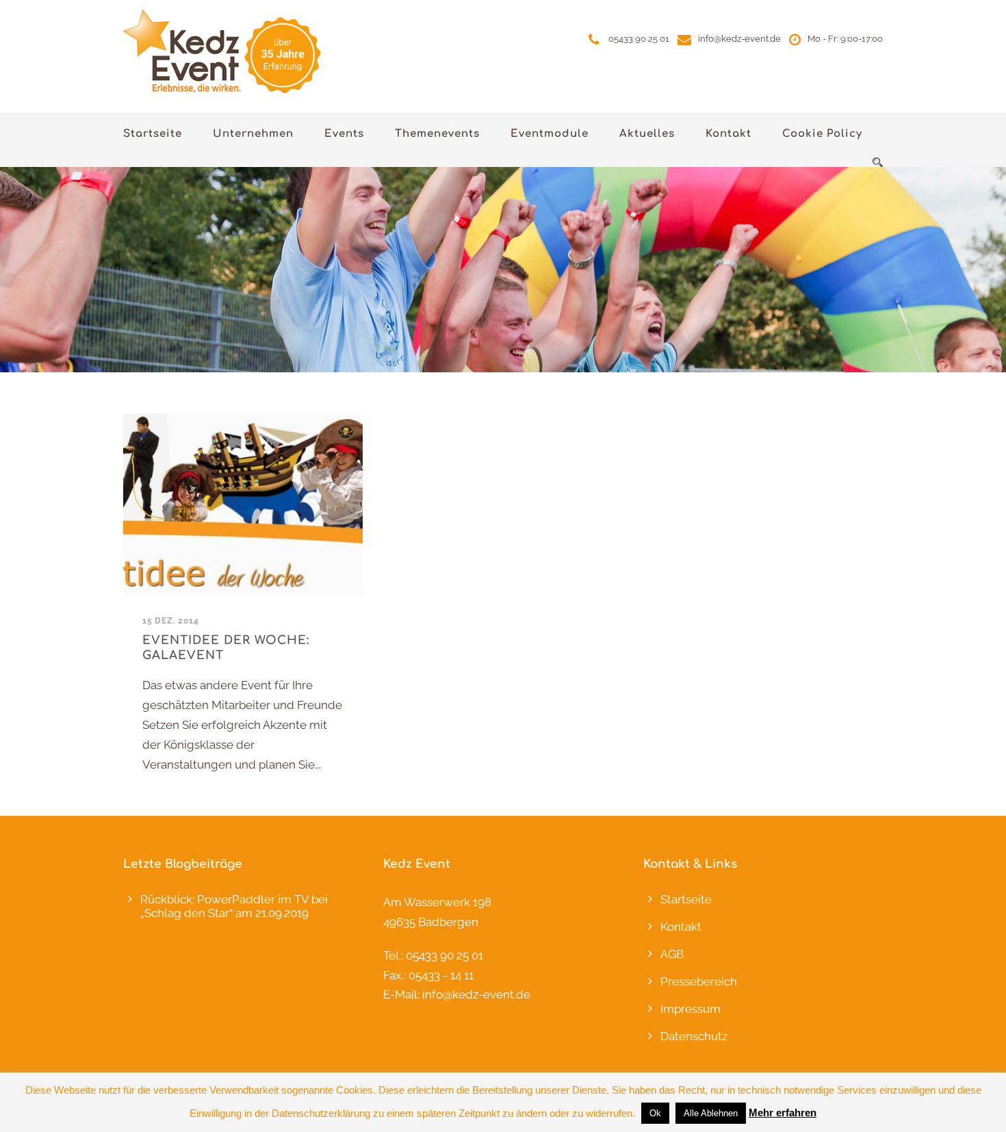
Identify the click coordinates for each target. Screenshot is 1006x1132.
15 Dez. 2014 (170, 621)
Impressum (690, 1009)
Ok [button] (655, 1113)
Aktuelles (647, 134)
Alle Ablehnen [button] (711, 1113)
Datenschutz (693, 1036)
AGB (672, 954)
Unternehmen (253, 134)
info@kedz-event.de (739, 39)
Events (344, 134)
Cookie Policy (822, 134)
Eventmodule (550, 134)
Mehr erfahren (782, 1112)
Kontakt (728, 134)
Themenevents (437, 134)
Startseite (152, 134)
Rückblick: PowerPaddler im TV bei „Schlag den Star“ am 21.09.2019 (234, 906)
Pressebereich (698, 981)
